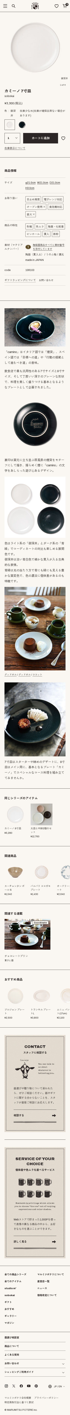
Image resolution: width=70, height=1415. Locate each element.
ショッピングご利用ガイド (19, 1372)
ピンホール (33, 234)
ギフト (8, 1302)
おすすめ (9, 1309)
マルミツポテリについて (50, 1274)
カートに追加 (41, 138)
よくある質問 (11, 1355)
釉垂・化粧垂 (56, 226)
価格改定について (47, 1295)
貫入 (46, 234)
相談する (19, 1115)
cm (30, 182)
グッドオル (10, 674)
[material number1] (28, 247)
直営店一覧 (43, 1281)
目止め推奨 (33, 199)
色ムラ (40, 226)
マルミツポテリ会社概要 (17, 1398)
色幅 (29, 226)
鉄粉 (55, 234)
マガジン (9, 1323)
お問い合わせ (46, 280)
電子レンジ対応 (53, 199)
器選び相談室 (11, 1338)
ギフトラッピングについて (20, 280)
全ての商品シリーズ (15, 1274)
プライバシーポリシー (46, 1398)
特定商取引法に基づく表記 (19, 1402)
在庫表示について (14, 148)
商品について (11, 1346)
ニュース (42, 1288)
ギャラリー (10, 1316)
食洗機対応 (55, 207)
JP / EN (58, 1386)
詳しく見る (20, 1241)
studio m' (10, 1288)
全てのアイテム (12, 1281)
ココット (37, 674)
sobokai (9, 1295)
